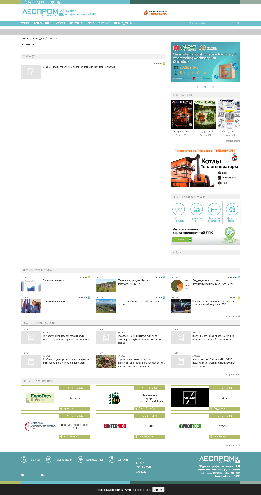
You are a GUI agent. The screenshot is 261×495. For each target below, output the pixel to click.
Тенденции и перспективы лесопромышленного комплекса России (213, 282)
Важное (139, 458)
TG (58, 2)
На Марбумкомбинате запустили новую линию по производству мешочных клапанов (66, 337)
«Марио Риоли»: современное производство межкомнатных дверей (79, 67)
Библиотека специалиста (179, 219)
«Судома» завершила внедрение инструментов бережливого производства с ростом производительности (141, 363)
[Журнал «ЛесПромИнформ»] (62, 12)
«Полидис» (38, 38)
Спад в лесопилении (53, 280)
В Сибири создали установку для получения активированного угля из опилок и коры (66, 361)
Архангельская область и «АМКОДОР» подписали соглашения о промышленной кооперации (214, 363)
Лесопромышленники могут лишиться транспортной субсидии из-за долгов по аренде (139, 339)
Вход (30, 2)
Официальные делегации (232, 219)
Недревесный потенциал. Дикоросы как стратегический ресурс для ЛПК (213, 302)
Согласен (158, 489)
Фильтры (30, 44)
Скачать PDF (181, 135)
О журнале (104, 23)
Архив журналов (95, 459)
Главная (25, 23)
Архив (91, 23)
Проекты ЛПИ (76, 23)
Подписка (35, 459)
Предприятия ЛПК (196, 219)
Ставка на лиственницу (55, 301)
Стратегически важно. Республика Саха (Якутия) (138, 302)
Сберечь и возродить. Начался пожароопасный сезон (134, 282)
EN (42, 2)
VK (52, 2)
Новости (60, 23)
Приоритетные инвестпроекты (214, 219)
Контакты (123, 459)
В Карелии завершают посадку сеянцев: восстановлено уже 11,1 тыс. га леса (213, 337)
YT (42, 475)
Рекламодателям (123, 23)
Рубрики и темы (42, 23)
